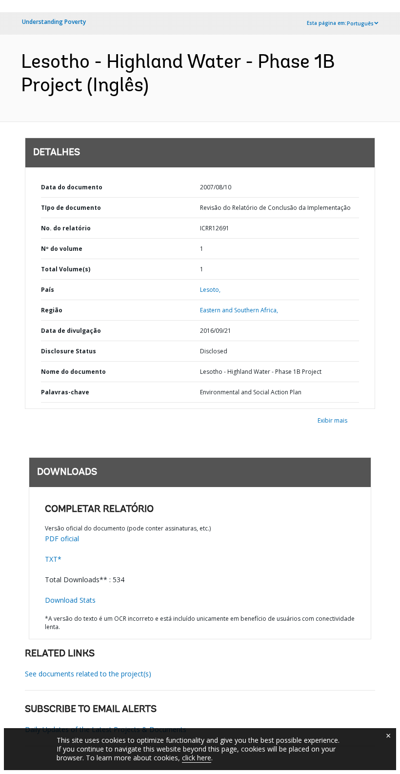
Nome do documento (73, 371)
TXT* (53, 559)
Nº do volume (61, 248)
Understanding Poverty (54, 22)
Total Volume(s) (65, 269)
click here (196, 757)
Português (360, 23)
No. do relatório (66, 228)
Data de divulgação (71, 330)
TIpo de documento (71, 208)
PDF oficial (62, 538)
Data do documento (71, 187)
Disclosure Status (68, 351)
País (47, 289)
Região (51, 310)
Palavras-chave (65, 392)
